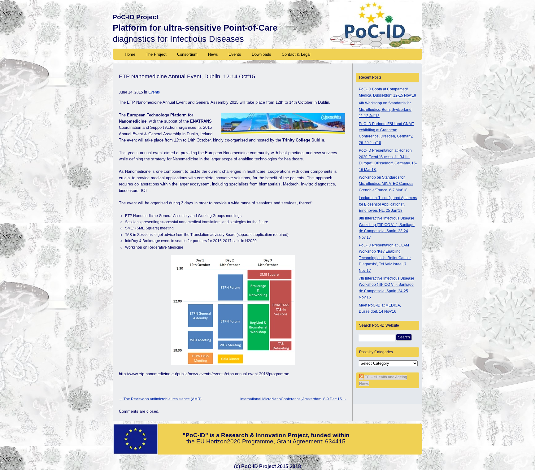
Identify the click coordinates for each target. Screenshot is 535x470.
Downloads (261, 54)
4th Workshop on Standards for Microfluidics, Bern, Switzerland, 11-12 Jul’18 (385, 109)
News (213, 54)
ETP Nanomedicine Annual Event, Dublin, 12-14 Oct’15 (187, 76)
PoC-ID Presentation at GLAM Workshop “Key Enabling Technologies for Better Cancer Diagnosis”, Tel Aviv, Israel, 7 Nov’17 (385, 258)
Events (234, 54)
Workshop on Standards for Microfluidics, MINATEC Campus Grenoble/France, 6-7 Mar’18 (386, 183)
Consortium (187, 54)
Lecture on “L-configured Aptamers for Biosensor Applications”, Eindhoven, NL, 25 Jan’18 (388, 204)
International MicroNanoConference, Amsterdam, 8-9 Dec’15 (293, 399)
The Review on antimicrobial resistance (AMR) (160, 399)
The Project (156, 54)
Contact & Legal (296, 54)
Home (130, 54)
